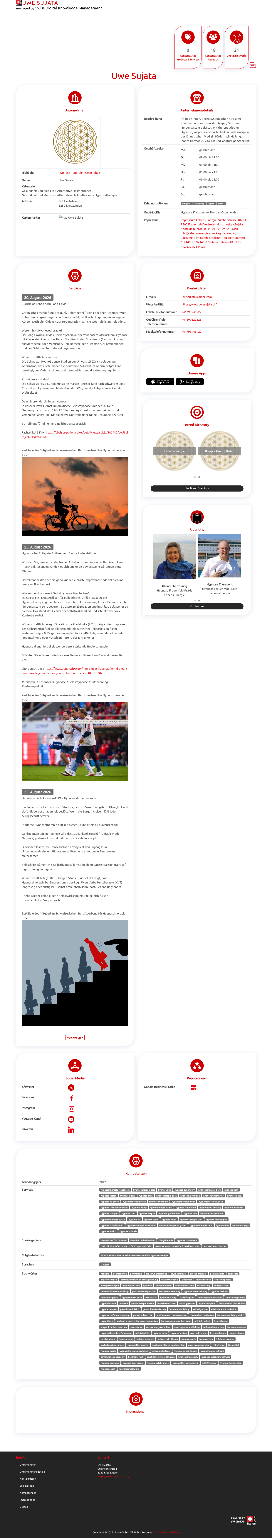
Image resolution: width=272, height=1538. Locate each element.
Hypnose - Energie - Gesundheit (79, 172)
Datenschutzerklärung (167, 1532)
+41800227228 (192, 319)
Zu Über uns (197, 606)
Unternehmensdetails (32, 1471)
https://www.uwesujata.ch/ (199, 304)
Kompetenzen (28, 1492)
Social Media (27, 1485)
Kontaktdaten (28, 1478)
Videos (24, 1506)
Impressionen (28, 1499)
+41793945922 (192, 312)
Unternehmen (28, 1464)
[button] (195, 477)
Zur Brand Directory (197, 488)
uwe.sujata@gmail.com (197, 296)
